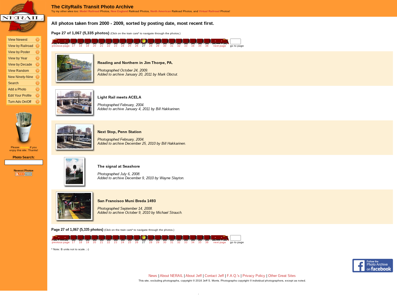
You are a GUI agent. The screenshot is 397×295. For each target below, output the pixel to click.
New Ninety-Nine (20, 77)
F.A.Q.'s (233, 276)
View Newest (17, 39)
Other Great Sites (282, 276)
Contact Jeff (214, 276)
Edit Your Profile (20, 95)
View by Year (17, 58)
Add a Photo (17, 89)
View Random (18, 70)
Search (13, 83)
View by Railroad (20, 46)
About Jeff (194, 276)
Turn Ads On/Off (19, 101)
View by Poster (19, 52)
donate (24, 147)
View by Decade (20, 64)
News (153, 276)
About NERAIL (171, 276)
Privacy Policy (254, 276)
